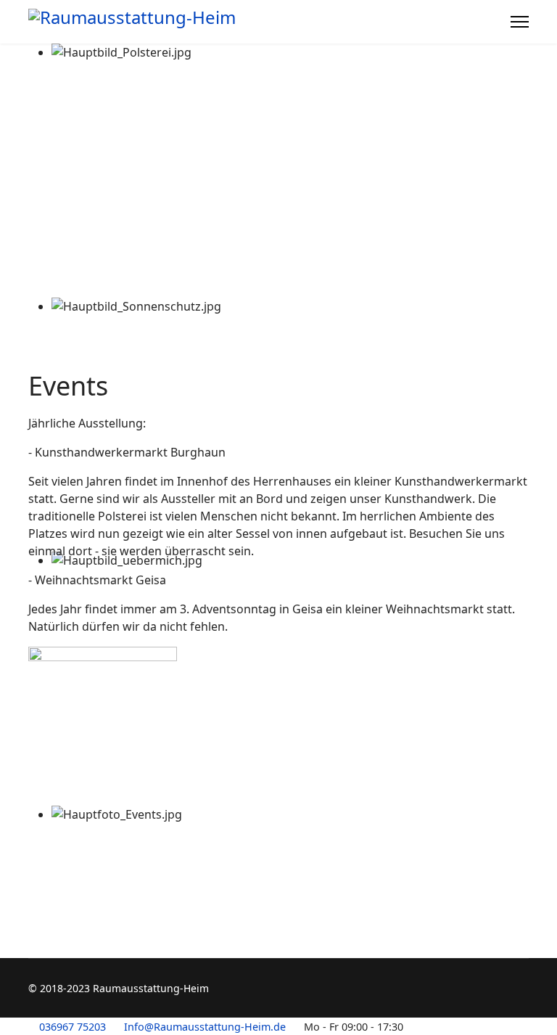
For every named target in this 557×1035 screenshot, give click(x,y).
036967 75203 (72, 1027)
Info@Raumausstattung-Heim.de (205, 1027)
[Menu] (520, 22)
